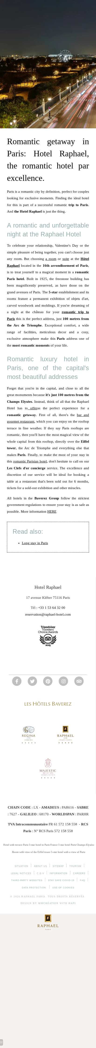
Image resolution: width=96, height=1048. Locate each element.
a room (50, 259)
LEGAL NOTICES (21, 873)
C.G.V (40, 873)
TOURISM (75, 866)
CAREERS (79, 873)
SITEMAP (58, 866)
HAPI (72, 903)
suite (65, 259)
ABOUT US (40, 866)
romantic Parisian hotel (30, 461)
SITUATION (21, 866)
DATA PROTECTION (34, 888)
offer (32, 408)
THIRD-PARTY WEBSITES (26, 880)
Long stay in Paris (35, 543)
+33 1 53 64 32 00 (51, 608)
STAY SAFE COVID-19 (61, 880)
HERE (51, 511)
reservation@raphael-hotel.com (48, 614)
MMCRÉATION (48, 903)
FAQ (82, 880)
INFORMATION (59, 873)
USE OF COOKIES (63, 888)
